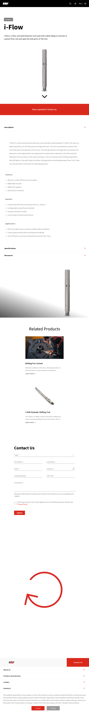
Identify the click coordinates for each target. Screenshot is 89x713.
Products (8, 19)
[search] (70, 3)
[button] (44, 109)
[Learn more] (44, 353)
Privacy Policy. (22, 504)
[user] (75, 3)
